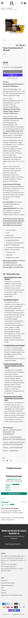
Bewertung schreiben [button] (14, 493)
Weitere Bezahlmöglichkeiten (12, 78)
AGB (2, 588)
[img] (5, 502)
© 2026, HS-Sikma (6, 614)
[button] (4, 40)
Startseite (2, 8)
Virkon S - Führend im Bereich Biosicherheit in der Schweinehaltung (12, 432)
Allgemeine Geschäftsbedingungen (12, 595)
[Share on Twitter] (7, 460)
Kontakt (3, 590)
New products (9, 8)
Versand (3, 592)
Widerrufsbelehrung (7, 585)
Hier (2, 568)
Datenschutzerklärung (8, 583)
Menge (4, 53)
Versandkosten (18, 67)
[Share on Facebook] (4, 460)
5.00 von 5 (17, 479)
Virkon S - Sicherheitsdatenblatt (13, 447)
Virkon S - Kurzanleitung (10, 450)
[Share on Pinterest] (11, 460)
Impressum (4, 580)
